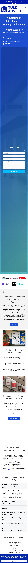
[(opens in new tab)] (6, 278)
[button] (14, 171)
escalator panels (10, 407)
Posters (4, 494)
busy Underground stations (11, 469)
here (22, 537)
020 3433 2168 (9, 1)
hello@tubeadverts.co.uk (17, 1)
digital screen (17, 39)
